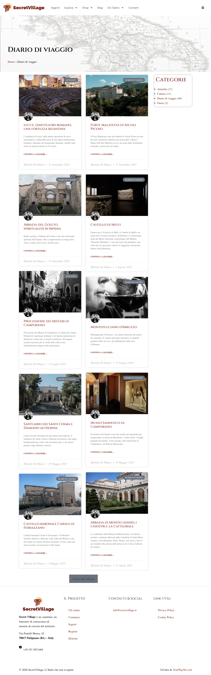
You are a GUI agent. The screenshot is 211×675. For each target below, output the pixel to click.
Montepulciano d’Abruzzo (114, 327)
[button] (83, 579)
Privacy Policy (166, 610)
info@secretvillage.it (125, 610)
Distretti (73, 638)
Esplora (68, 7)
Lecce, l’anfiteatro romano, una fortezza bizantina (48, 127)
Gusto (160, 103)
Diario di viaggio (166, 98)
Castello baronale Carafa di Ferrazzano (49, 526)
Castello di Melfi (106, 225)
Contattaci (74, 617)
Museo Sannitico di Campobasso (107, 425)
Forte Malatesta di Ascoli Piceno (113, 127)
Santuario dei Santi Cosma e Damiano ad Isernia (48, 426)
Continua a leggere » (35, 154)
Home (11, 61)
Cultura (161, 93)
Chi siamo (74, 610)
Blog (100, 7)
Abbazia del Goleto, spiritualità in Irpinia (42, 227)
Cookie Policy (166, 617)
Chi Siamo (113, 7)
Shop (85, 7)
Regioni (72, 631)
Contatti (134, 7)
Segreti (55, 7)
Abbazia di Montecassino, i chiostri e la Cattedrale (114, 524)
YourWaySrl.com (182, 669)
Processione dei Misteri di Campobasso (46, 323)
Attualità (162, 89)
